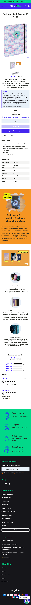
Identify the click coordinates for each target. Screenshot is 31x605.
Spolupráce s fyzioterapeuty (9, 544)
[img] (5, 379)
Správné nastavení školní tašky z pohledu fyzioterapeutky (13, 553)
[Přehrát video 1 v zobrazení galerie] (18, 63)
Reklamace (5, 504)
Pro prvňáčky (5, 581)
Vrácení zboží (5, 501)
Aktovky (4, 567)
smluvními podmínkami (10, 473)
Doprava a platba (6, 508)
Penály (3, 578)
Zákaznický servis (6, 497)
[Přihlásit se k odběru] (27, 469)
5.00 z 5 (19, 358)
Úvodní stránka (5, 11)
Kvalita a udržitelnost (7, 522)
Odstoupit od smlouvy (15, 529)
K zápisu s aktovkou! (7, 540)
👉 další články (6, 557)
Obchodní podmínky (7, 494)
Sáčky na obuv (6, 574)
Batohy (3, 571)
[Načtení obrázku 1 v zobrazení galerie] (12, 65)
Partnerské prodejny (7, 515)
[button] (28, 6)
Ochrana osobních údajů (8, 511)
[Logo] (15, 6)
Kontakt (4, 525)
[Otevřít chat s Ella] (27, 601)
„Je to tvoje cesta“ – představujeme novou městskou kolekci (13, 548)
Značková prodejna (7, 518)
